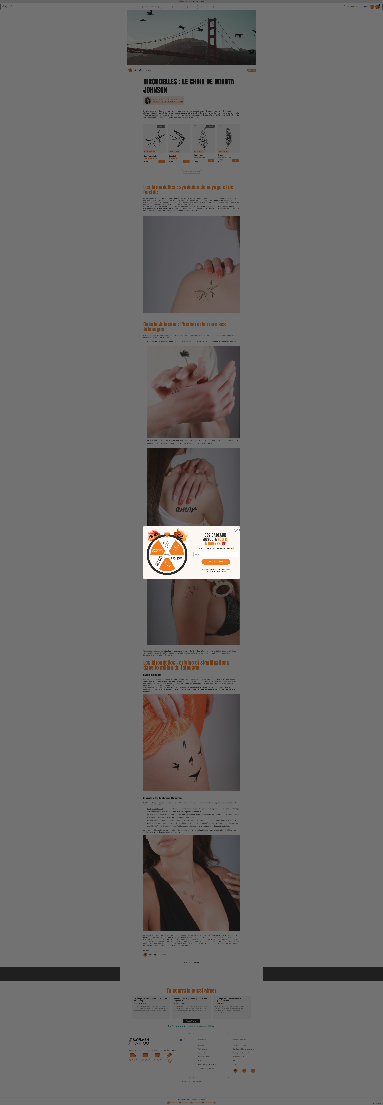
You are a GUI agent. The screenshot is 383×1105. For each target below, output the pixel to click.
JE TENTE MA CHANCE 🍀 (216, 562)
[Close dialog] (237, 529)
